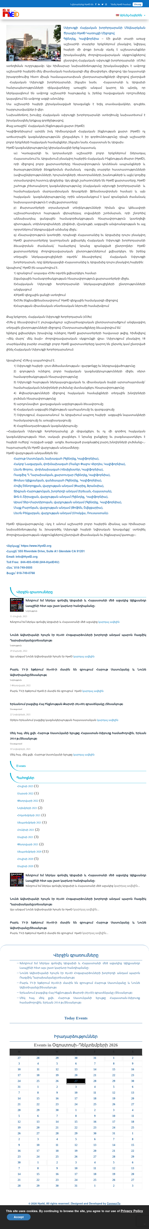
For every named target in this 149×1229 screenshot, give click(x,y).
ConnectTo (113, 1203)
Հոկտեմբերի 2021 (29, 815)
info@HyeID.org (27, 556)
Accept (19, 1217)
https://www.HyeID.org (36, 546)
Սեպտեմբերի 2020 (29, 851)
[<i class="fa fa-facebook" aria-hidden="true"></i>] (95, 4)
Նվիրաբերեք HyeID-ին (81, 4)
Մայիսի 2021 (25, 837)
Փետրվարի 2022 (27, 800)
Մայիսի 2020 (25, 866)
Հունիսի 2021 (25, 830)
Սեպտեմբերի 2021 (29, 822)
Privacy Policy (132, 1210)
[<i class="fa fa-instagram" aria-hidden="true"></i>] (106, 4)
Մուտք (137, 4)
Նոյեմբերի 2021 (27, 808)
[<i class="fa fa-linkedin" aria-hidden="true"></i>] (99, 4)
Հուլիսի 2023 (25, 786)
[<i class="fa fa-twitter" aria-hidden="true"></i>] (102, 4)
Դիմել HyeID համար (120, 4)
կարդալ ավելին (109, 621)
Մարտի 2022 (25, 793)
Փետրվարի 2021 (27, 844)
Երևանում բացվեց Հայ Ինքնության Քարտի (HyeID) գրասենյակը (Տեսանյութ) (76, 992)
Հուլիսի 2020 (25, 859)
